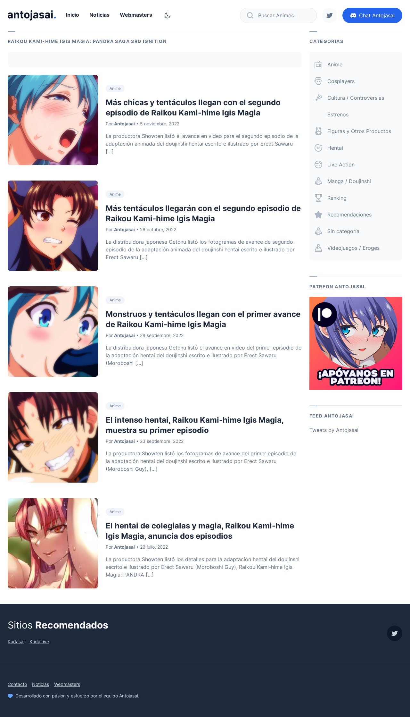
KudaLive (39, 641)
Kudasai (16, 641)
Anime (115, 88)
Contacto (17, 684)
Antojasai (124, 123)
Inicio (72, 15)
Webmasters (136, 15)
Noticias (99, 15)
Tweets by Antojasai (333, 430)
